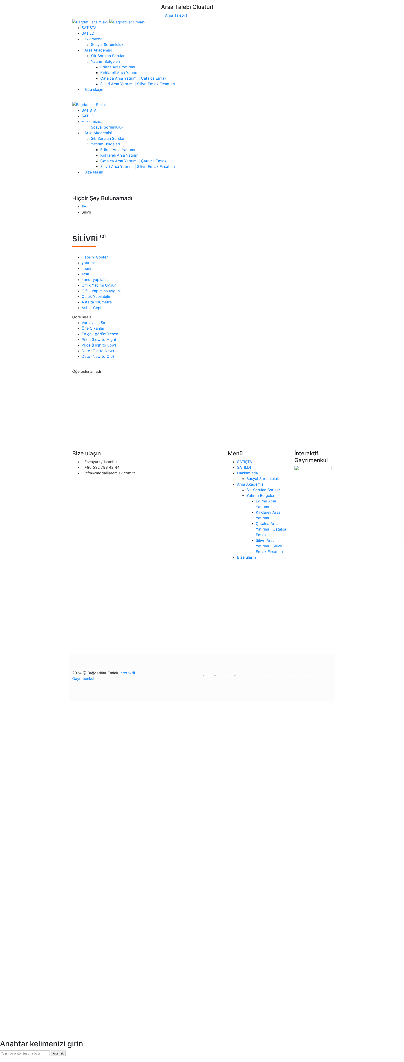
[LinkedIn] (330, 398)
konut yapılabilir (96, 279)
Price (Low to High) (99, 339)
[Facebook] (322, 398)
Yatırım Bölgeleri (260, 495)
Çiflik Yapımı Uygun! (99, 285)
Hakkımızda (247, 473)
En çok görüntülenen (100, 334)
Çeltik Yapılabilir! (96, 296)
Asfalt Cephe (93, 307)
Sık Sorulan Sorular (263, 489)
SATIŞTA (244, 461)
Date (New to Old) (98, 356)
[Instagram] (326, 398)
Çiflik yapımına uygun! (101, 290)
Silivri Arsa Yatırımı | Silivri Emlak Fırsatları (269, 546)
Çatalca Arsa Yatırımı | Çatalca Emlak (271, 529)
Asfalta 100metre (97, 302)
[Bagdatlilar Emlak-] (90, 21)
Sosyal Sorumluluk (262, 478)
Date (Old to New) (98, 350)
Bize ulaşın (246, 557)
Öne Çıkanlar (93, 328)
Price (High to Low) (99, 345)
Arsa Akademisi (250, 484)
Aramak (58, 1053)
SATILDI (244, 467)
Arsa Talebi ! (175, 15)
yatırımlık (90, 262)
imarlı (86, 268)
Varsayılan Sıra (95, 322)
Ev (84, 206)
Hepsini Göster (95, 257)
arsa (85, 274)
